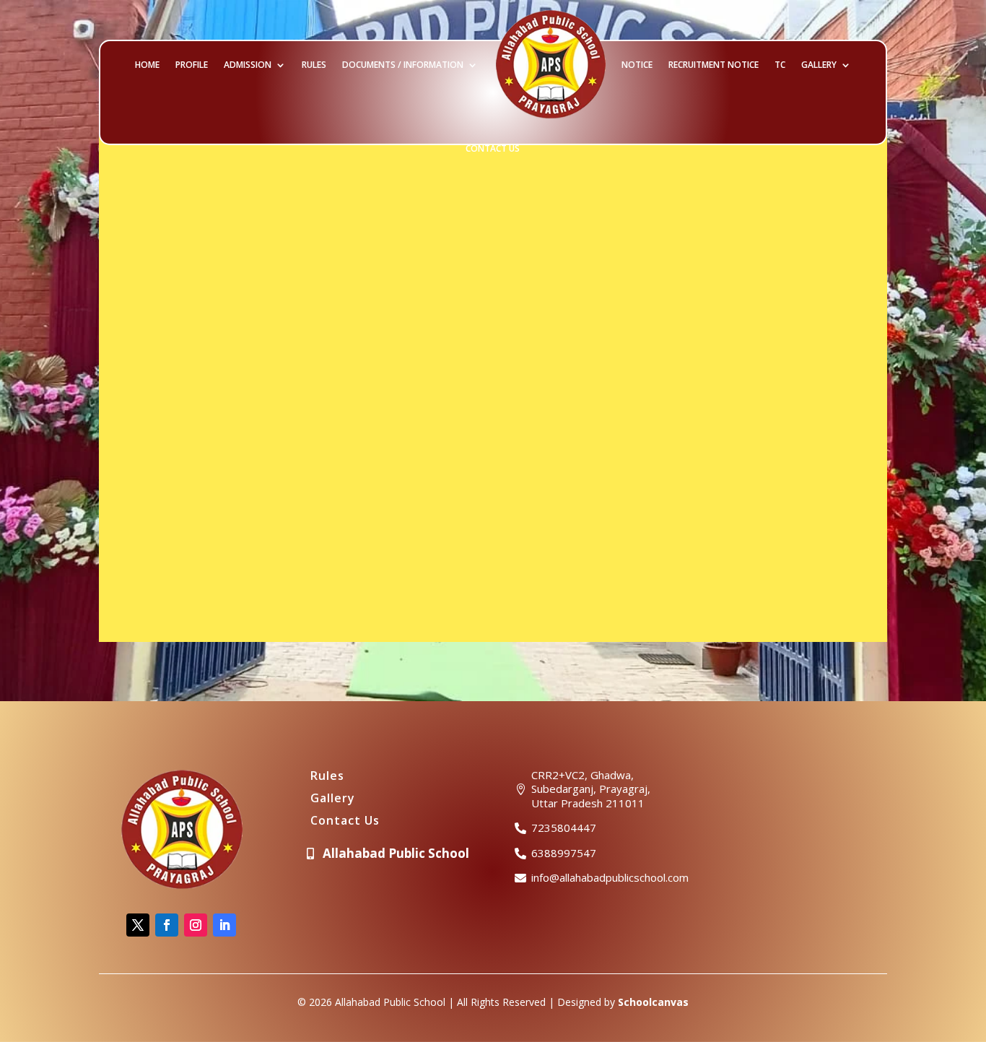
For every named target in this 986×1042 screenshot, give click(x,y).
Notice (637, 64)
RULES (314, 64)
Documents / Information (402, 64)
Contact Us (493, 148)
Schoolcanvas (653, 1002)
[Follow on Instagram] (195, 925)
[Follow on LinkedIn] (224, 925)
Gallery (819, 64)
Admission (247, 64)
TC (780, 64)
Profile (191, 64)
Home (147, 64)
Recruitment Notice (713, 64)
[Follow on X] (137, 925)
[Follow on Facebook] (166, 925)
